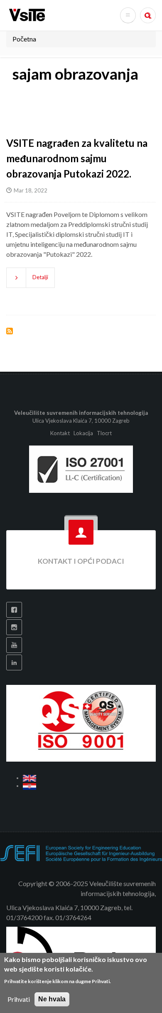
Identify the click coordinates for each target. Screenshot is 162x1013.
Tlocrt (104, 433)
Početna (24, 39)
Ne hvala (52, 999)
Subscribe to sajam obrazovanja (9, 331)
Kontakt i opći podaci (81, 561)
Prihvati (18, 999)
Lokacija (83, 433)
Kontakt (60, 433)
